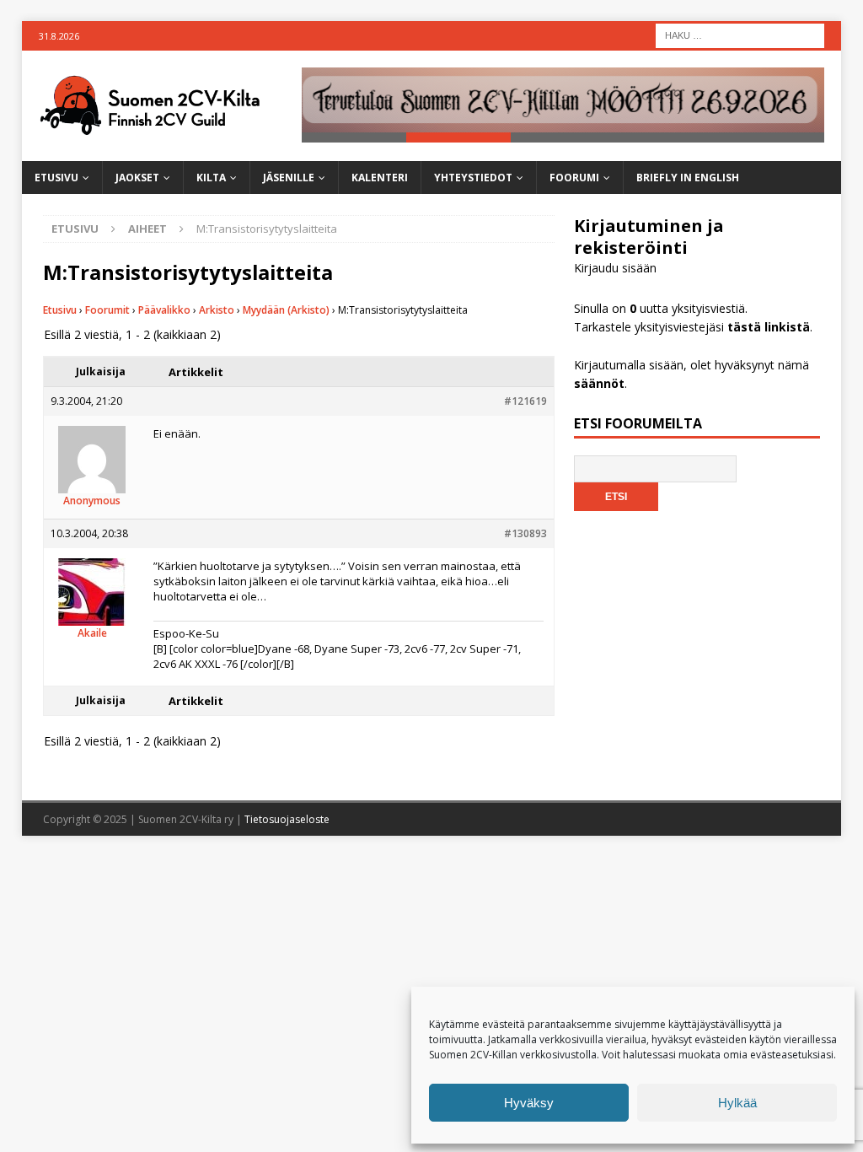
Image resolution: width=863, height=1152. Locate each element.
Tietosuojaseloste (287, 819)
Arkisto (216, 310)
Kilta (211, 177)
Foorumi (574, 177)
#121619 (525, 401)
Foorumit (107, 310)
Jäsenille (288, 177)
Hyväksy (529, 1102)
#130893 (525, 533)
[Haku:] (740, 34)
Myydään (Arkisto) (286, 310)
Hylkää (737, 1102)
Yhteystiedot (473, 177)
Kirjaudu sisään (615, 268)
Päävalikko (164, 310)
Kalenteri (379, 177)
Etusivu (56, 177)
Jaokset (137, 177)
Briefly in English (687, 177)
